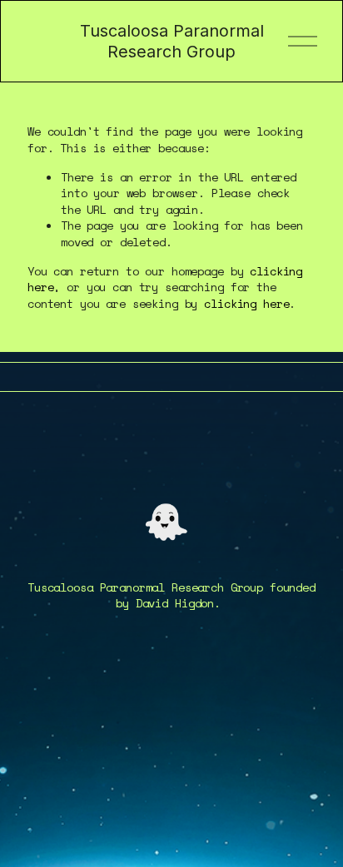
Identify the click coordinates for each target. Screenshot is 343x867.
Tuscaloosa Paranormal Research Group (172, 41)
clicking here (246, 303)
